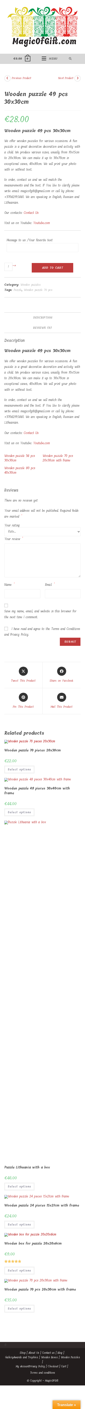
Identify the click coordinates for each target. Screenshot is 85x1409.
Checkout (53, 1366)
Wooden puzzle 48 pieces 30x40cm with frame (37, 791)
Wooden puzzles (30, 284)
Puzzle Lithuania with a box (27, 1167)
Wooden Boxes (49, 1357)
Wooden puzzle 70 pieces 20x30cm (32, 750)
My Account (22, 1366)
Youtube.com (41, 223)
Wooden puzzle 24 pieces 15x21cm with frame (41, 1205)
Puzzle (18, 289)
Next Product (65, 78)
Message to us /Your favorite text (30, 240)
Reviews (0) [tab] (42, 327)
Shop (23, 1353)
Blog (60, 1353)
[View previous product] (7, 78)
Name (9, 584)
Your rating (11, 525)
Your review (13, 539)
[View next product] (77, 78)
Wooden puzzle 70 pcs (38, 289)
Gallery (9, 1357)
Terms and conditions (42, 1372)
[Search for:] (70, 59)
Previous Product (21, 78)
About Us (34, 1353)
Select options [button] (19, 769)
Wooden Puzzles (70, 1357)
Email (50, 584)
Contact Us (31, 212)
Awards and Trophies (25, 1357)
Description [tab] (42, 317)
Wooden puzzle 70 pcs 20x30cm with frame (58, 458)
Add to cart (52, 267)
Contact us (48, 1353)
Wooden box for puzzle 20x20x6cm (33, 1243)
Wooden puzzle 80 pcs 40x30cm (19, 470)
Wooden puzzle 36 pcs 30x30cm (19, 458)
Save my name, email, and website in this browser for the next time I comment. (40, 614)
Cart (63, 1366)
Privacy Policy (37, 1366)
